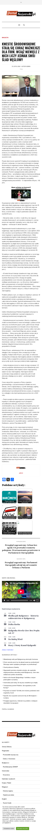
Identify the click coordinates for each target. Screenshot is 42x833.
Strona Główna (6, 746)
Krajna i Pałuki (6, 783)
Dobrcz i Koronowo (9, 759)
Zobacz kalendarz (7, 650)
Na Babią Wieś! (15, 639)
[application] (21, 591)
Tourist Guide (7, 803)
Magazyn (5, 37)
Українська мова (8, 795)
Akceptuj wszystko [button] (22, 828)
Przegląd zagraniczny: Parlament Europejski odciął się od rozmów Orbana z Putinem (21, 565)
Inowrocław (5, 771)
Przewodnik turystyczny (10, 755)
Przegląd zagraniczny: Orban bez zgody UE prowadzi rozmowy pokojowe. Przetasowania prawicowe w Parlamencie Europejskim (21, 549)
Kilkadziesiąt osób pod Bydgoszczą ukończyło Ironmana (20, 659)
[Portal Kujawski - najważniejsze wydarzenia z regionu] (21, 13)
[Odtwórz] (4, 600)
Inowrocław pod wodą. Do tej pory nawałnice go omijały (20, 682)
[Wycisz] (34, 600)
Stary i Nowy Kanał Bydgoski (22, 645)
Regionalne (5, 751)
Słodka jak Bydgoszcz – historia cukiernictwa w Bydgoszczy (23, 617)
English (4, 799)
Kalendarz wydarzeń (8, 779)
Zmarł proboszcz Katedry (11, 667)
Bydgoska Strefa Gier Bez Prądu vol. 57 (23, 631)
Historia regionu (8, 791)
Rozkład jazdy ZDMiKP (10, 767)
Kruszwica (6, 775)
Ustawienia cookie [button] (9, 828)
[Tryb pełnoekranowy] (37, 600)
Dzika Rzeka (14, 624)
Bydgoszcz (5, 763)
